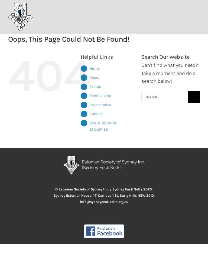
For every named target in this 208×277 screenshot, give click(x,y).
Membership (100, 95)
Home (95, 68)
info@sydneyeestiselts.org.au (104, 202)
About (95, 77)
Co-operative (100, 105)
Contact (96, 113)
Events (95, 86)
